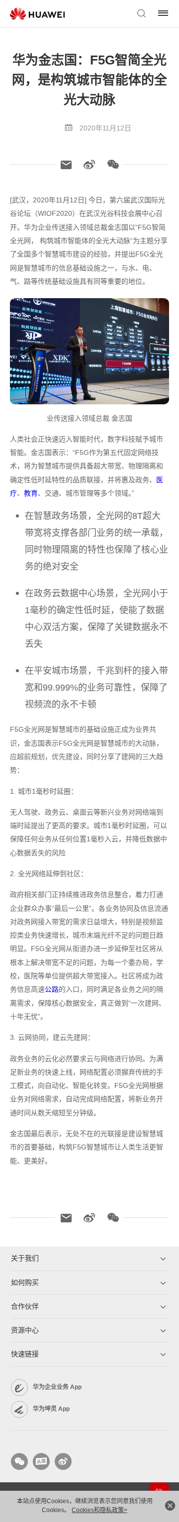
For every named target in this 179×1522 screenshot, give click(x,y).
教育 (31, 493)
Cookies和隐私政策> (99, 1510)
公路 (52, 989)
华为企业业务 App (57, 1387)
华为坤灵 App (51, 1408)
